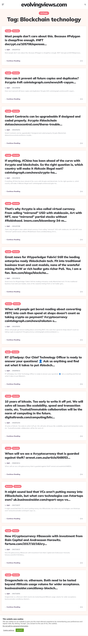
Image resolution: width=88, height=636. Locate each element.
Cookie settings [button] (8, 630)
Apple (8, 352)
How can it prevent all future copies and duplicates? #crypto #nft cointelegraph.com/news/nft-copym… (42, 80)
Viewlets (16, 31)
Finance (8, 304)
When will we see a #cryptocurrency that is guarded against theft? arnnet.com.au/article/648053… (42, 455)
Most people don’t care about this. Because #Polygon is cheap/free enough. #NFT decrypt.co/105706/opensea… (42, 40)
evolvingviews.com (44, 4)
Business (9, 486)
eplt (8, 49)
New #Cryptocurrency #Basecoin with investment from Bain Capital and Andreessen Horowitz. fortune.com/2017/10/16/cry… (44, 540)
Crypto (8, 31)
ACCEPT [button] (20, 630)
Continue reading (13, 61)
